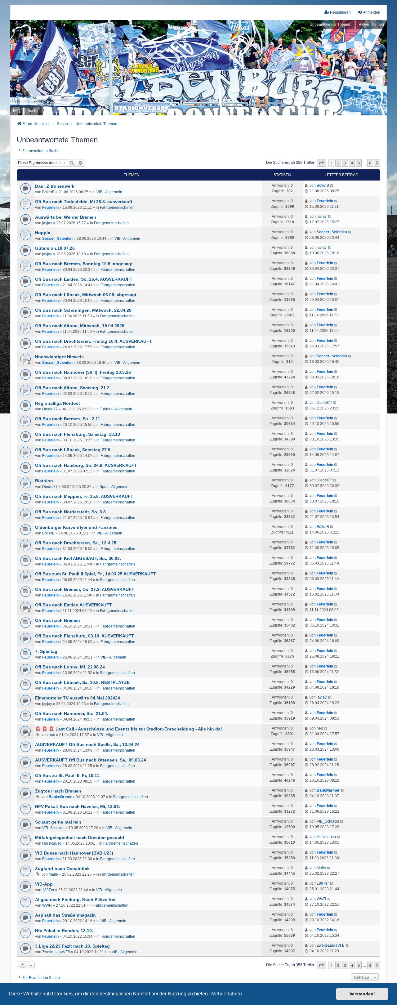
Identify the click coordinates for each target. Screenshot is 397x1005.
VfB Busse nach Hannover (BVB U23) (74, 853)
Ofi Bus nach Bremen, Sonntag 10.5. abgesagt (84, 263)
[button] (321, 163)
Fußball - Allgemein (116, 409)
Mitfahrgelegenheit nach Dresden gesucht (79, 837)
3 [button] (345, 163)
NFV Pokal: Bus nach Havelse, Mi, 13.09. (77, 806)
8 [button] (370, 163)
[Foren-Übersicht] (198, 67)
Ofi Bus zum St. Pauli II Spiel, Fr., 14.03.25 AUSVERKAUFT (95, 573)
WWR (47, 905)
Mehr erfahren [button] (226, 993)
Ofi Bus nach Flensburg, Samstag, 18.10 (77, 434)
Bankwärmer (60, 797)
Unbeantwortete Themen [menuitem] (330, 24)
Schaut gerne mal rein (58, 822)
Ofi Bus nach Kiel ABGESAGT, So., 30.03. (78, 558)
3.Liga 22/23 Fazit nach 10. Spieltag (72, 946)
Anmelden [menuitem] (371, 12)
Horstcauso (51, 843)
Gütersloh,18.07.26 (55, 248)
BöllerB (48, 192)
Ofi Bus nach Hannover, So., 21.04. (71, 713)
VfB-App (44, 884)
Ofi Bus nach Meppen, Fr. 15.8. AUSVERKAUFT (84, 496)
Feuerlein (50, 207)
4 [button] (352, 163)
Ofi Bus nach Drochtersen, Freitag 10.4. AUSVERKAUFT (93, 341)
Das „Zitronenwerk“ (56, 186)
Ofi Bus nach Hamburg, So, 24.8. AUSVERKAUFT (86, 465)
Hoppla (42, 232)
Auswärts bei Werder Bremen (65, 217)
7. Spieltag (46, 651)
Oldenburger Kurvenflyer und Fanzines (76, 527)
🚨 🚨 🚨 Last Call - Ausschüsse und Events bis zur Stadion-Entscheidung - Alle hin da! (128, 728)
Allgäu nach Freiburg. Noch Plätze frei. (76, 899)
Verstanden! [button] (362, 993)
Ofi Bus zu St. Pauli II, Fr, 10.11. (67, 775)
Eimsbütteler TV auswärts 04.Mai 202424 (77, 697)
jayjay (47, 223)
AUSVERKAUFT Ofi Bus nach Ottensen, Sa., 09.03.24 (90, 759)
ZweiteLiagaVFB (56, 952)
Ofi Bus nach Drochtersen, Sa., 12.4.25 (75, 542)
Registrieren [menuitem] (340, 12)
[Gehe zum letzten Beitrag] (332, 185)
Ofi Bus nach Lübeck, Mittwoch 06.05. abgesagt (85, 294)
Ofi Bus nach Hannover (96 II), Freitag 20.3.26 (83, 372)
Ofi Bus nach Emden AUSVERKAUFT (73, 604)
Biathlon (44, 480)
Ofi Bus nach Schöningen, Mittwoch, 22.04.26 (83, 310)
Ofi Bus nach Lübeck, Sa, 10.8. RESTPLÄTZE (82, 682)
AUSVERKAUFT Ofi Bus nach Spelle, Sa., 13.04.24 (87, 744)
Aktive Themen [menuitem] (371, 24)
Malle (53, 874)
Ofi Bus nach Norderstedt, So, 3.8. (71, 511)
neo (52, 735)
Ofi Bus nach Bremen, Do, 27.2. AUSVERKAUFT (84, 589)
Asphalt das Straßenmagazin (65, 915)
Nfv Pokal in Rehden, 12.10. (64, 930)
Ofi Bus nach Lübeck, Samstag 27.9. (73, 449)
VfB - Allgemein (109, 192)
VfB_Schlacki (53, 828)
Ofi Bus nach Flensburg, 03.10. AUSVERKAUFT (84, 635)
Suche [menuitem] (33, 111)
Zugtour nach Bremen (58, 790)
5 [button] (359, 163)
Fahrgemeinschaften (117, 207)
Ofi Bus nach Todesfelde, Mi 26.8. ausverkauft (83, 201)
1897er (48, 890)
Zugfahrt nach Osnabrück (62, 868)
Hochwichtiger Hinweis (59, 356)
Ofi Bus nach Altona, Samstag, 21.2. (73, 387)
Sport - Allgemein (114, 487)
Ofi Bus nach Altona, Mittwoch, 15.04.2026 (79, 325)
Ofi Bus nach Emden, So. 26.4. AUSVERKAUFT (83, 279)
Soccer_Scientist (57, 238)
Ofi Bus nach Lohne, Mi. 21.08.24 (70, 666)
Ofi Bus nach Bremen (57, 620)
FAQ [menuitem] (16, 111)
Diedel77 (50, 409)
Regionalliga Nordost (57, 403)
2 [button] (338, 163)
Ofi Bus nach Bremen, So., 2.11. (68, 418)
